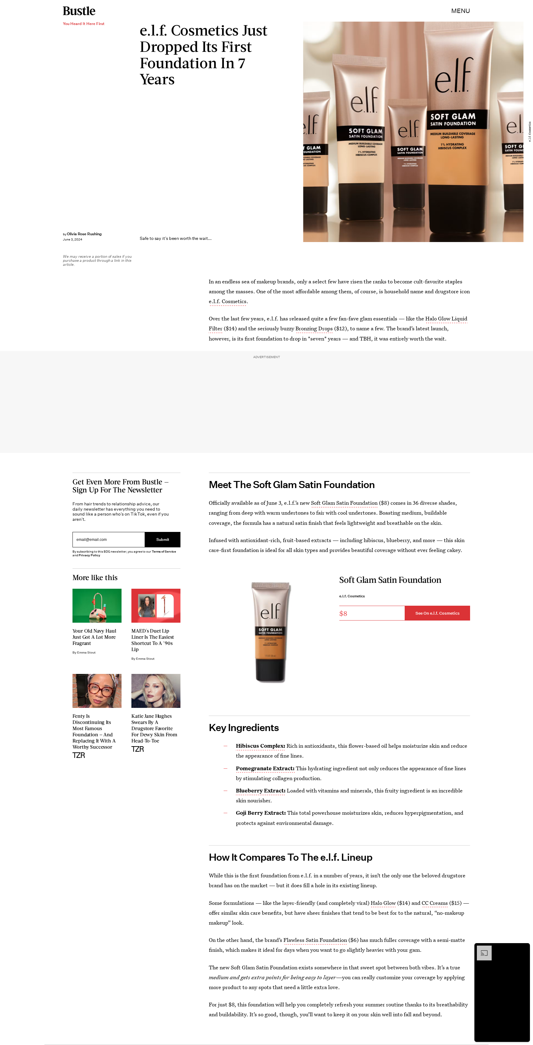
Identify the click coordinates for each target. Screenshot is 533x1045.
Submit (162, 539)
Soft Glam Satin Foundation (344, 502)
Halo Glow (383, 902)
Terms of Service (164, 552)
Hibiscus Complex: (260, 745)
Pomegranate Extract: (265, 768)
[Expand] (481, 948)
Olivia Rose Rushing (84, 233)
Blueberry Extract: (261, 790)
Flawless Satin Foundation (315, 939)
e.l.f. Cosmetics (227, 301)
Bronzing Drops (314, 328)
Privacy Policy (89, 555)
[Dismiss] (523, 948)
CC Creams (435, 902)
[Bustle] (79, 11)
